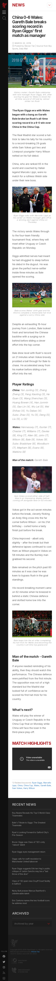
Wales (36, 785)
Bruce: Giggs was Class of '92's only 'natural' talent (28, 843)
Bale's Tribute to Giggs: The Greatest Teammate (28, 823)
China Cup (28, 785)
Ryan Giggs (37, 783)
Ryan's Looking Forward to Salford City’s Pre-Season (30, 833)
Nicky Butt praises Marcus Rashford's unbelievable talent (29, 892)
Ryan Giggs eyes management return (28, 852)
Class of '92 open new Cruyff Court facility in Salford (31, 882)
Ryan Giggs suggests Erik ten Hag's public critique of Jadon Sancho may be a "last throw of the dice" (31, 871)
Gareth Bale (46, 785)
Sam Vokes (17, 788)
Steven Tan (35, 952)
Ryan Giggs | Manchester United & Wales (4, 5)
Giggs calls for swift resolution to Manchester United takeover (26, 860)
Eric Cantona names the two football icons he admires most (31, 901)
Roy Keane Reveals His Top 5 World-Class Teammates (31, 814)
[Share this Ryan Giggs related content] (4, 978)
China (20, 785)
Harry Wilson (29, 788)
